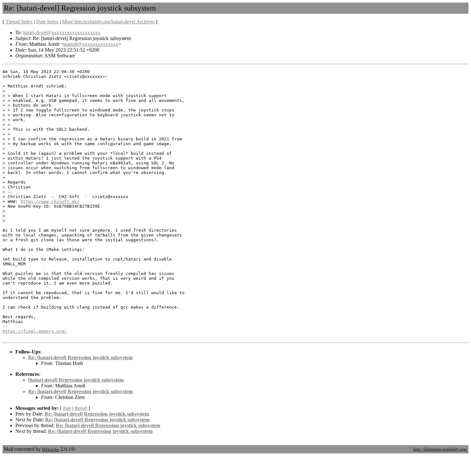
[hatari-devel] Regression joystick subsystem (76, 380)
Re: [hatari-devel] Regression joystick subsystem (80, 357)
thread (81, 408)
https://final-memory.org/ (35, 331)
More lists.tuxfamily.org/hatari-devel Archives (108, 21)
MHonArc (50, 449)
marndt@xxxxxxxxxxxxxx (90, 44)
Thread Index (19, 21)
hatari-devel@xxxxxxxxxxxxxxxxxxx (61, 32)
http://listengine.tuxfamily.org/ (440, 449)
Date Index (47, 21)
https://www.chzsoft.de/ (50, 201)
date (67, 408)
